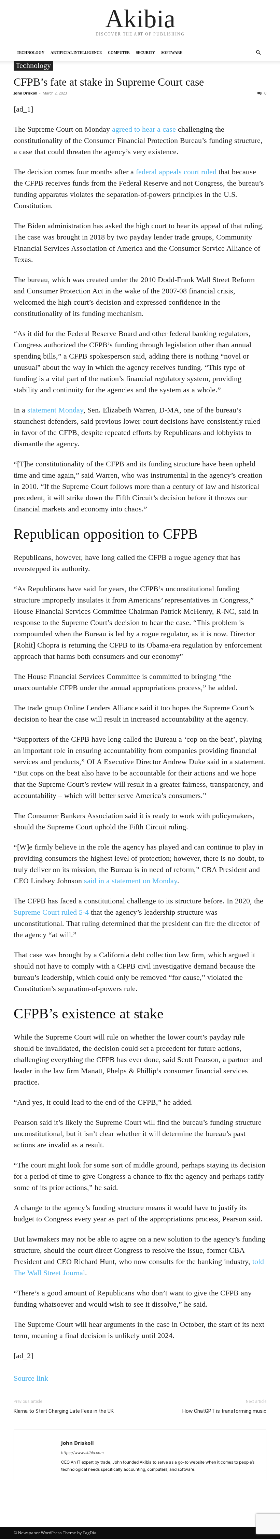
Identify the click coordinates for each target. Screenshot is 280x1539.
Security (145, 52)
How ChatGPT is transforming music (224, 1411)
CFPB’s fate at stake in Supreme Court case (109, 82)
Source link (31, 1378)
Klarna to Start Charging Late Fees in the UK (64, 1411)
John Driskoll (25, 93)
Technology (30, 52)
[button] (258, 52)
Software (171, 52)
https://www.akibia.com (82, 1452)
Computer (119, 52)
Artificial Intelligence (76, 52)
